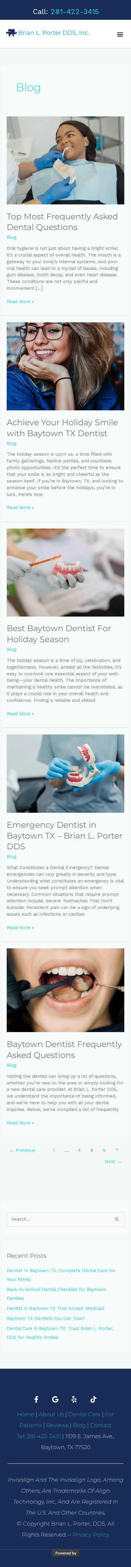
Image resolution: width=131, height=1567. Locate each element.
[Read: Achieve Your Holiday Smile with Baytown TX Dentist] (65, 366)
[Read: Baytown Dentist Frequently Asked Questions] (65, 989)
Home (25, 1414)
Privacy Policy (91, 1534)
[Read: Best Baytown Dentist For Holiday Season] (65, 572)
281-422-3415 (75, 11)
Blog (11, 237)
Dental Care (84, 1414)
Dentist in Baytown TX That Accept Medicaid (55, 1308)
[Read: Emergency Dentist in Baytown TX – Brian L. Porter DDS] (65, 773)
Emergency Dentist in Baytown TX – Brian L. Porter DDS (64, 835)
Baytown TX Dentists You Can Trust (45, 1318)
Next (113, 1161)
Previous (22, 1150)
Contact (101, 1425)
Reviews (57, 1425)
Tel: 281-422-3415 (39, 1436)
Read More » (20, 301)
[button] (120, 34)
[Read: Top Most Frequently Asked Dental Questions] (65, 160)
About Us (51, 1414)
